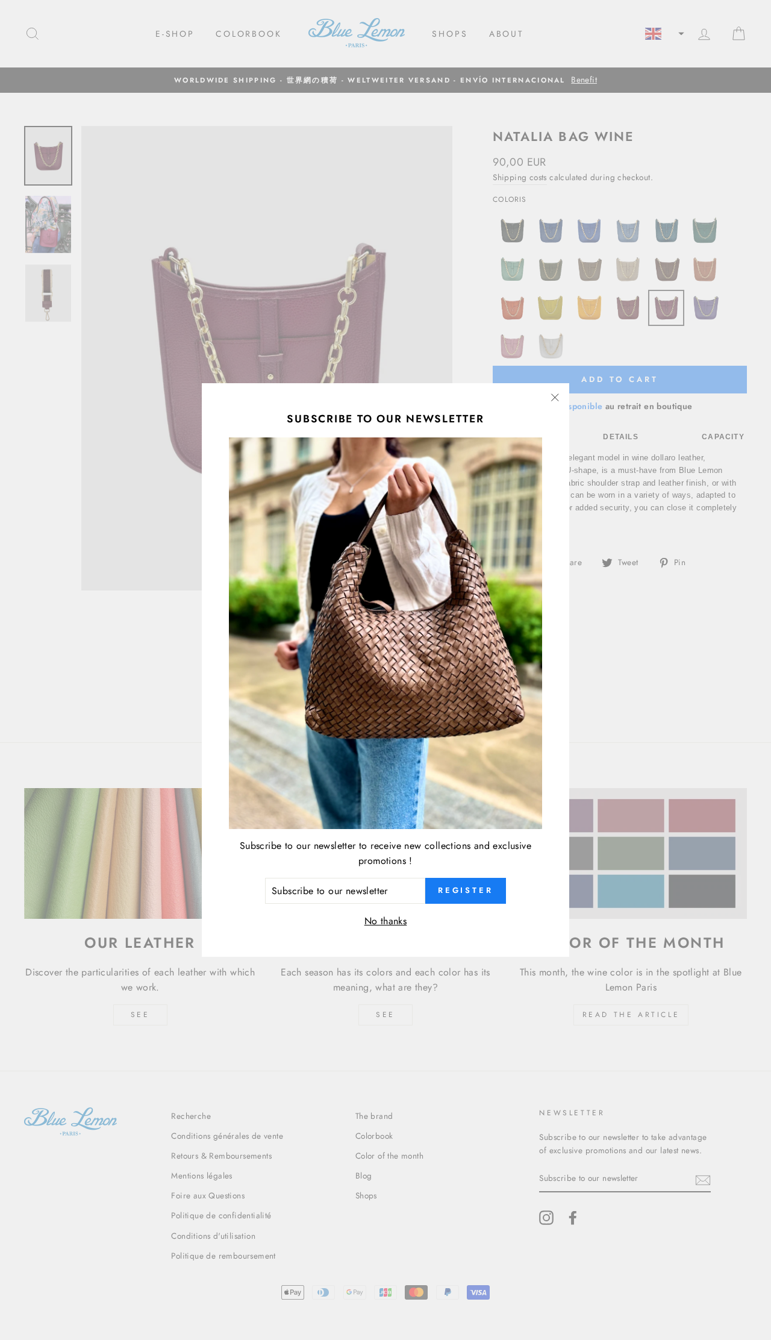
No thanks (385, 921)
